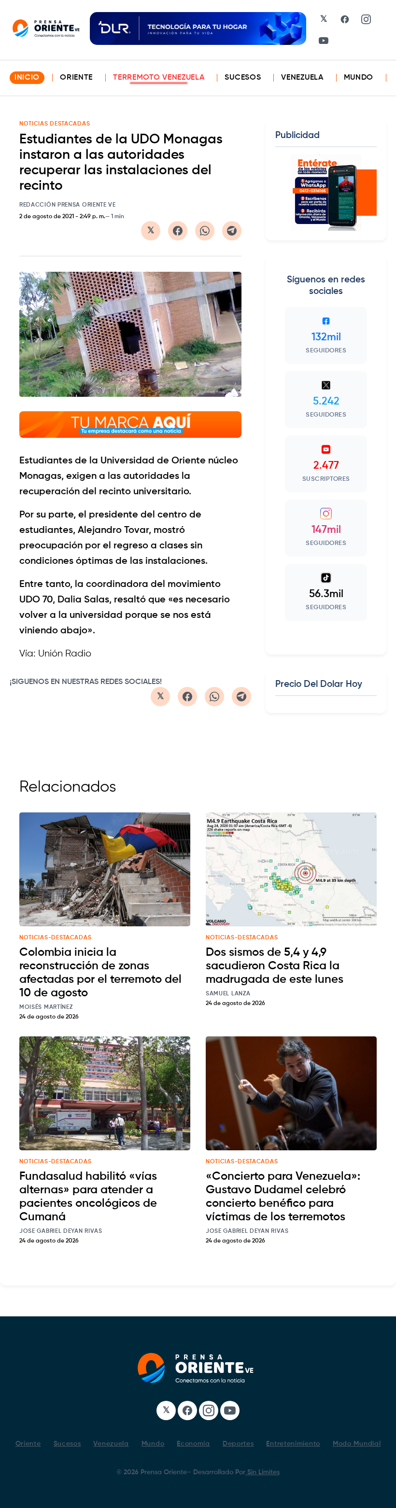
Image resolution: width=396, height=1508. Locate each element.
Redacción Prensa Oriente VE (67, 205)
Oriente (76, 78)
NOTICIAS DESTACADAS (54, 124)
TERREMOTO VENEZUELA (158, 78)
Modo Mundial (357, 1443)
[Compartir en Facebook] (177, 230)
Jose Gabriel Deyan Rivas (60, 1231)
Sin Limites (262, 1472)
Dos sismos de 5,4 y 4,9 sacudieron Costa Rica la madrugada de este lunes (274, 966)
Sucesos (243, 78)
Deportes (238, 1443)
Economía (193, 1443)
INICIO (27, 78)
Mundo (359, 78)
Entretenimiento (293, 1443)
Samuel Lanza (228, 994)
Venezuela (302, 78)
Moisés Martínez (46, 1007)
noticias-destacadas (55, 938)
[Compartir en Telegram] (231, 230)
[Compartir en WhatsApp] (204, 230)
